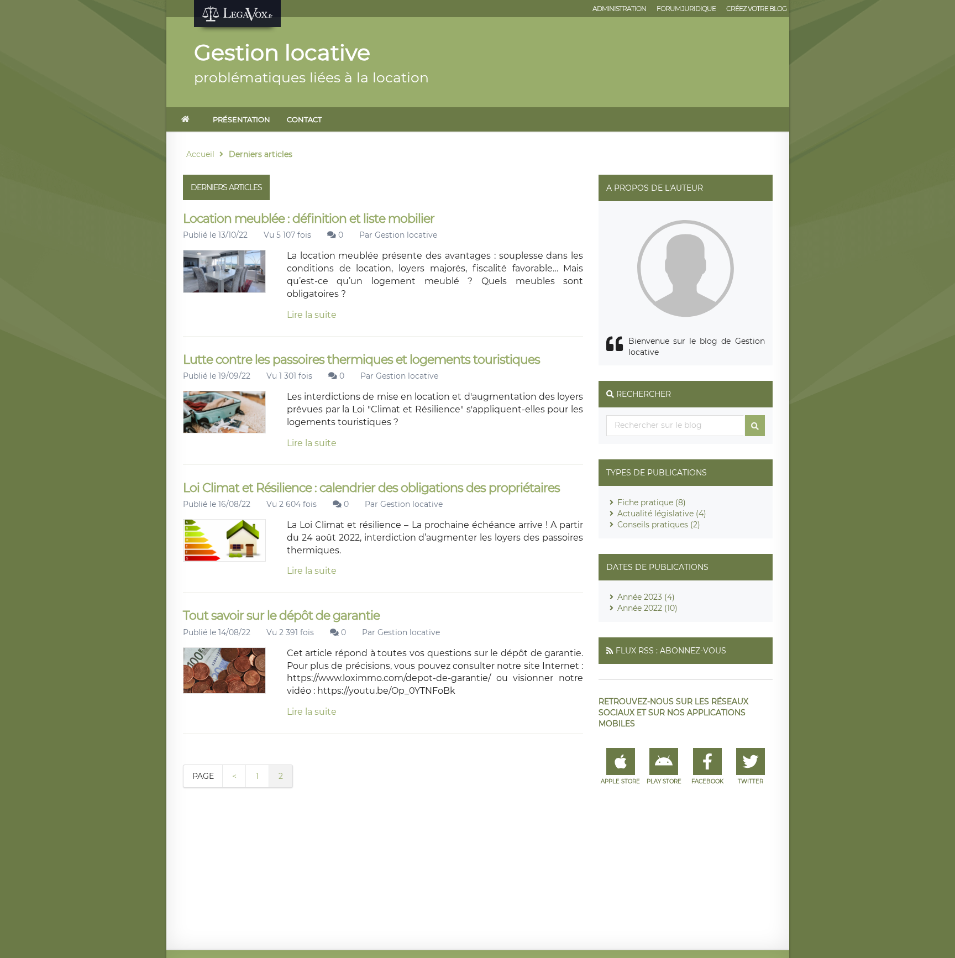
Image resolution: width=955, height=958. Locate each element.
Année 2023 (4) (646, 597)
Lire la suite (312, 315)
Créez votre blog (756, 8)
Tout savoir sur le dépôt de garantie (281, 615)
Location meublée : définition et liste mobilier (308, 218)
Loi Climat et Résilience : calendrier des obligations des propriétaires (371, 487)
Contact (304, 119)
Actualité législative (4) (661, 514)
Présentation (241, 119)
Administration (619, 8)
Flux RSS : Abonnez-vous (671, 651)
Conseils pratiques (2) (658, 525)
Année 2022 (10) (647, 608)
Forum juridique (686, 8)
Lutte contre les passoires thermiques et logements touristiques (361, 359)
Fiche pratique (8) (651, 502)
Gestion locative (406, 235)
